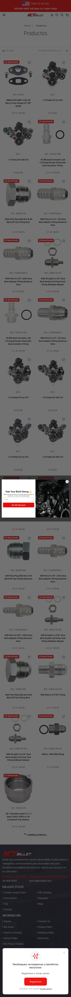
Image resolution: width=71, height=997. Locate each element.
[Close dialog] (67, 481)
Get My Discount (18, 505)
